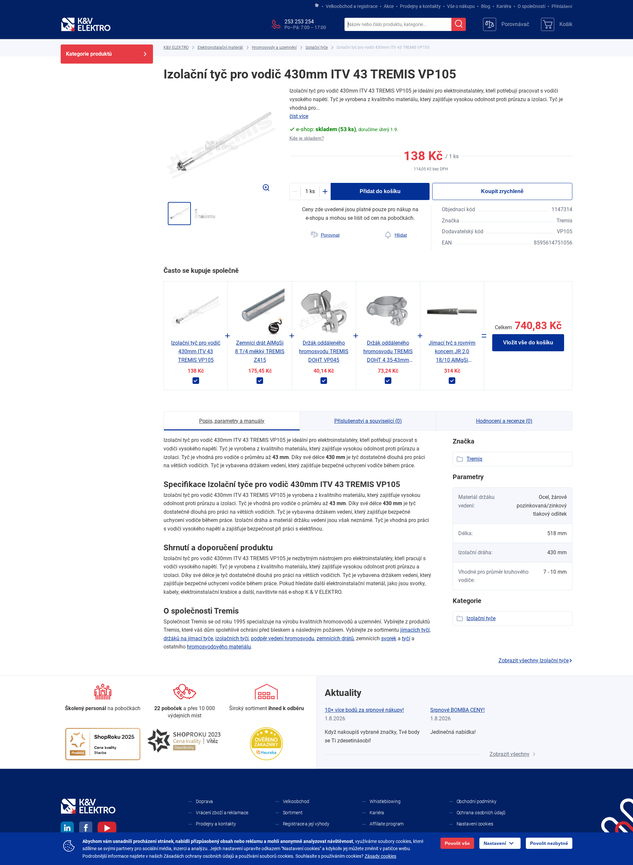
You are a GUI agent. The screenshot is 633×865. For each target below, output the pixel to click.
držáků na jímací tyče (188, 638)
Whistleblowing (385, 801)
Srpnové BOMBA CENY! (457, 710)
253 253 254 (299, 21)
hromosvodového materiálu (219, 647)
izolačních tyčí (232, 638)
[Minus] (295, 191)
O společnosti (531, 6)
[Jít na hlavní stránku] (316, 6)
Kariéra (504, 6)
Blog (485, 6)
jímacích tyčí (415, 630)
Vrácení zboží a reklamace (222, 812)
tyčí (406, 638)
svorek (388, 638)
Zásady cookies (380, 856)
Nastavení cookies (475, 823)
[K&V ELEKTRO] (85, 24)
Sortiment (293, 812)
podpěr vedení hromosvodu (282, 638)
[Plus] (325, 191)
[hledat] (458, 24)
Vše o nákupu (461, 6)
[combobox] (398, 24)
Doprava (204, 801)
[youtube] (107, 829)
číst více (298, 116)
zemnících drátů (335, 638)
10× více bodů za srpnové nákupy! (364, 710)
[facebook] (85, 829)
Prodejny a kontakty (420, 6)
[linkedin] (67, 829)
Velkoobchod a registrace (351, 6)
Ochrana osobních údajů (481, 812)
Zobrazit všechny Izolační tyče (533, 660)
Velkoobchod (296, 801)
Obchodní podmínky (477, 801)
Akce (389, 6)
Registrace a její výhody (306, 823)
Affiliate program (387, 823)
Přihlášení (562, 6)
